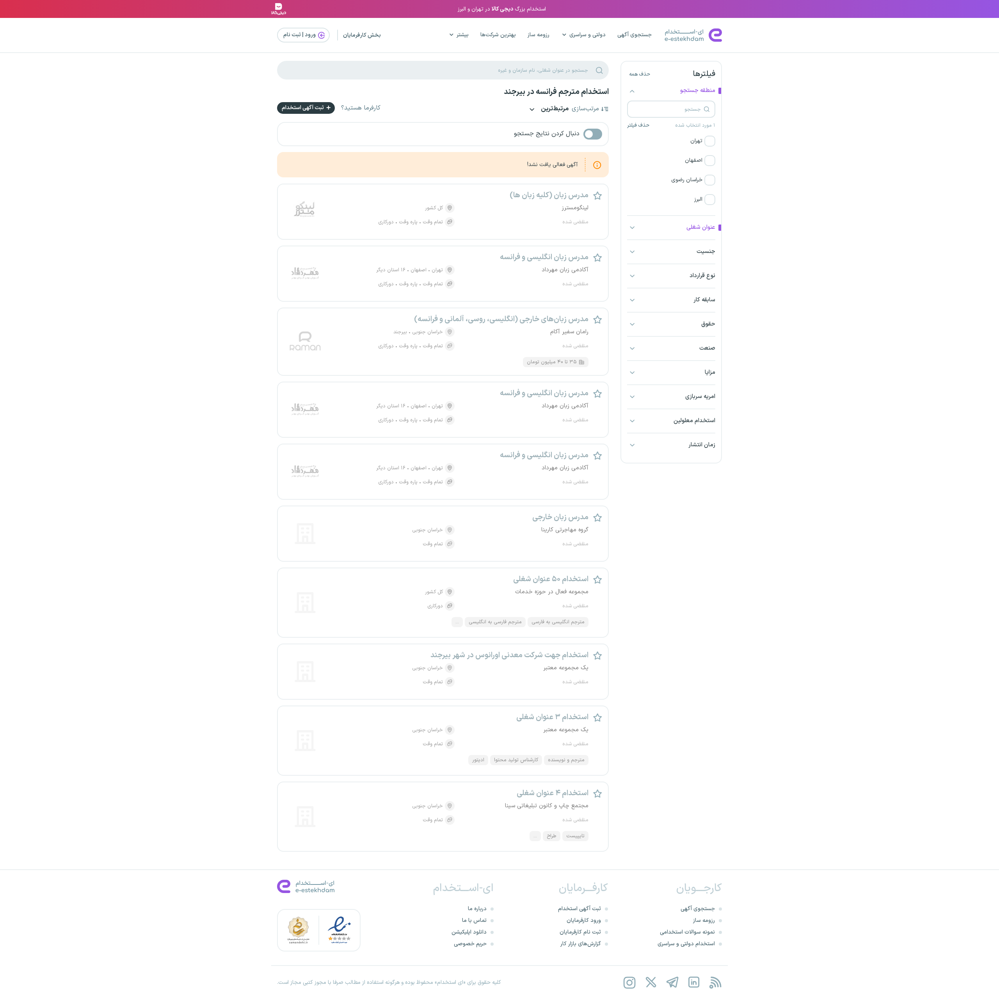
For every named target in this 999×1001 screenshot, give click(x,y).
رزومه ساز (538, 35)
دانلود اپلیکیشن (469, 932)
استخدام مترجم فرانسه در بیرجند (556, 92)
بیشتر (463, 35)
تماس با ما (474, 920)
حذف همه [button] (639, 74)
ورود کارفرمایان (584, 920)
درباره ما (477, 909)
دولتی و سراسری (587, 35)
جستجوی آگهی (634, 35)
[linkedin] (693, 982)
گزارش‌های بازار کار (580, 944)
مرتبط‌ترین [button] (554, 109)
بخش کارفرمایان (362, 35)
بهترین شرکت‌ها (498, 35)
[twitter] (651, 982)
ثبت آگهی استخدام (303, 108)
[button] (671, 141)
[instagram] (629, 982)
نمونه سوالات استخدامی (687, 932)
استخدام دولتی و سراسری (686, 944)
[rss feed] (715, 982)
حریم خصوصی (470, 944)
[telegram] (672, 982)
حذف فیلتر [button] (638, 125)
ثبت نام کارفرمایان (580, 932)
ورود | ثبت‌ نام (300, 35)
